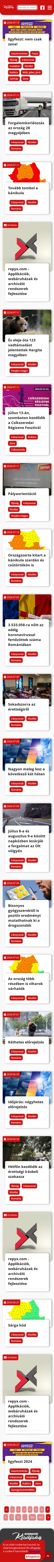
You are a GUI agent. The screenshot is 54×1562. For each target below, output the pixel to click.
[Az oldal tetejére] (48, 1555)
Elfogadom (33, 1556)
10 (18, 1517)
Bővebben (34, 1551)
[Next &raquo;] (48, 1517)
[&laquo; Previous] (6, 1509)
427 (41, 1517)
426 (32, 1517)
